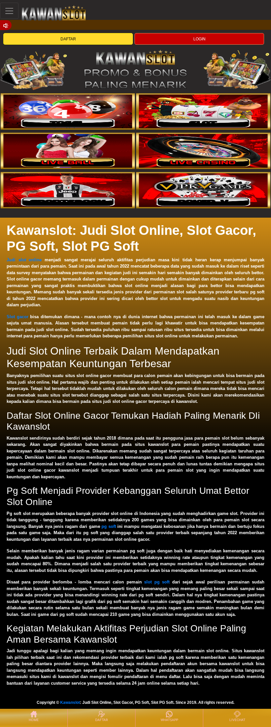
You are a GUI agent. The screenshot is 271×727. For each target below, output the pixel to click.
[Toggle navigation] (9, 11)
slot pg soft (157, 581)
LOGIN (199, 39)
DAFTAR (68, 39)
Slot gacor (17, 316)
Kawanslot (70, 702)
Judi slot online (24, 259)
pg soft (108, 526)
